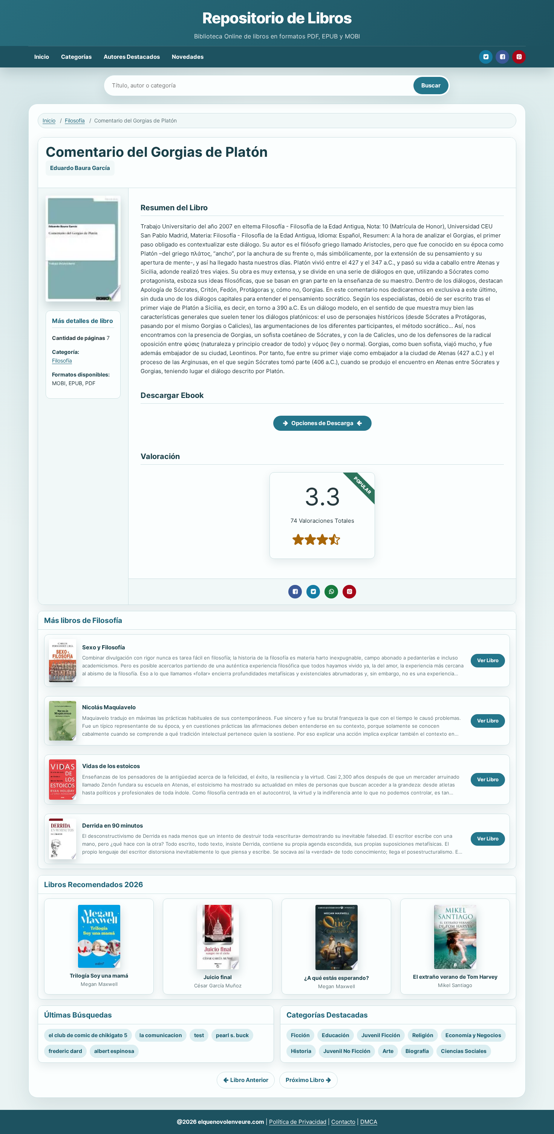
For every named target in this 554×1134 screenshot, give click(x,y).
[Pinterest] (519, 57)
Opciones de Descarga (322, 423)
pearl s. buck (232, 1035)
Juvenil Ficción (380, 1035)
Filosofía (75, 120)
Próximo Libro (305, 1079)
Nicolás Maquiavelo (109, 707)
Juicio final (218, 977)
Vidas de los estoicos (111, 766)
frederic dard (65, 1051)
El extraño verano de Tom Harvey (455, 976)
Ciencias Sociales (464, 1051)
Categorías (76, 56)
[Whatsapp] (331, 591)
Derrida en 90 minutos (112, 825)
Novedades (188, 56)
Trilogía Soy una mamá (99, 975)
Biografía (417, 1051)
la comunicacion (160, 1035)
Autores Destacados (132, 56)
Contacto (343, 1121)
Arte (388, 1051)
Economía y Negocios (473, 1035)
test (199, 1035)
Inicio (41, 56)
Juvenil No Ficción (346, 1051)
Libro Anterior (249, 1079)
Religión (422, 1035)
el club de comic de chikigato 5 (88, 1035)
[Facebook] (502, 57)
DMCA (368, 1121)
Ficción (300, 1035)
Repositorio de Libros (277, 18)
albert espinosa (114, 1051)
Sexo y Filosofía (103, 647)
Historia (301, 1051)
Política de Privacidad (297, 1121)
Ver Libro (488, 660)
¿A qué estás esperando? (336, 978)
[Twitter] (486, 57)
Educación (335, 1035)
